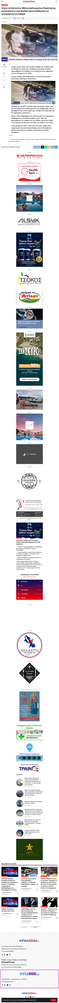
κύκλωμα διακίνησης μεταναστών (47, 139)
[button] (53, 1000)
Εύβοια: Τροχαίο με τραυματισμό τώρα (7, 910)
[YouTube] (7, 954)
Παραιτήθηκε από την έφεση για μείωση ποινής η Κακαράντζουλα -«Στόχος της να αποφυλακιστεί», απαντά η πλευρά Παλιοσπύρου (29, 913)
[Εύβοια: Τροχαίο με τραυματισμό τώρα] (9, 902)
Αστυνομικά (4, 876)
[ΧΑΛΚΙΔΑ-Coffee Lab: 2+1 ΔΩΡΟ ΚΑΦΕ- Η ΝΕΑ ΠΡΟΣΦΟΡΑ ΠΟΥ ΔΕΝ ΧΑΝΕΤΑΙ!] (29, 531)
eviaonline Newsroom (7, 892)
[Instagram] (29, 590)
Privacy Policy (23, 1000)
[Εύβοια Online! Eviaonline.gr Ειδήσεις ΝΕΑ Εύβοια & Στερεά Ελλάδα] (29, 1)
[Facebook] (29, 581)
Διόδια (37, 139)
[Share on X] (15, 18)
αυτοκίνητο (27, 139)
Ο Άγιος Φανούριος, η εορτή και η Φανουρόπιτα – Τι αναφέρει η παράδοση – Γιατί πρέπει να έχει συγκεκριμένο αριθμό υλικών (29, 554)
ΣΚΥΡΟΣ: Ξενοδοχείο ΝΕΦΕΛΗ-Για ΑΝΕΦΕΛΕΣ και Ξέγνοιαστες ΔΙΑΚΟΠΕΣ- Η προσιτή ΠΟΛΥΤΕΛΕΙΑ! (29, 548)
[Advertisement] (29, 617)
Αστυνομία (21, 139)
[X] (29, 585)
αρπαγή (17, 139)
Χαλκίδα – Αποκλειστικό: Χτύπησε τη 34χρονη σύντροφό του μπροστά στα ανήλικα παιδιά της (49, 911)
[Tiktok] (29, 598)
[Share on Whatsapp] (17, 18)
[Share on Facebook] (12, 18)
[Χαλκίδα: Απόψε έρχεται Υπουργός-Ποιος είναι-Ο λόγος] (19, 803)
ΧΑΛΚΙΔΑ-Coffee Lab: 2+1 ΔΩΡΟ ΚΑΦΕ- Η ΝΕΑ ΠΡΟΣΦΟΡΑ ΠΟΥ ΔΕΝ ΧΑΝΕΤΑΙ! (28, 542)
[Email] (19, 18)
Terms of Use (32, 1000)
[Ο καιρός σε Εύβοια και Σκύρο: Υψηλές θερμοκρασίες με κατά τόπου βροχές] (19, 833)
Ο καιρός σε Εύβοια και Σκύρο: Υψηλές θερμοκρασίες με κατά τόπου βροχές (32, 832)
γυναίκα (33, 139)
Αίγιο (13, 139)
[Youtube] (29, 594)
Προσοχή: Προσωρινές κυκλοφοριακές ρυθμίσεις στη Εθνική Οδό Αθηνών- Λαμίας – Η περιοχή (29, 882)
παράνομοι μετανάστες (14, 141)
